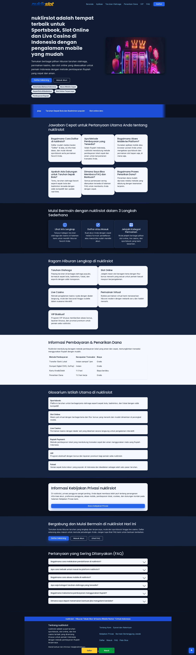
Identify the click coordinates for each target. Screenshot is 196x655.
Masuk (109, 640)
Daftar (102, 640)
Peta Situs (124, 640)
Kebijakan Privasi (106, 634)
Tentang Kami (105, 627)
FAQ (148, 4)
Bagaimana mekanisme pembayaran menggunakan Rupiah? (79, 593)
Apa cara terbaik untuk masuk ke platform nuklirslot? (75, 569)
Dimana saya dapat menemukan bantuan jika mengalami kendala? (82, 601)
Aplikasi (99, 4)
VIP (141, 4)
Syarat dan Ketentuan (122, 627)
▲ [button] (191, 650)
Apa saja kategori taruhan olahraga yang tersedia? (74, 585)
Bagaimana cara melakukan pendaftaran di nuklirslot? (76, 561)
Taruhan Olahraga (113, 4)
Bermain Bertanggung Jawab (128, 634)
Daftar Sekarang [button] (41, 80)
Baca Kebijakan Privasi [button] (98, 506)
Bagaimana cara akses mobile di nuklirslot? (71, 577)
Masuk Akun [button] (61, 80)
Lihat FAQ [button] (96, 538)
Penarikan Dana (131, 4)
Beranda (89, 4)
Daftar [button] (159, 4)
